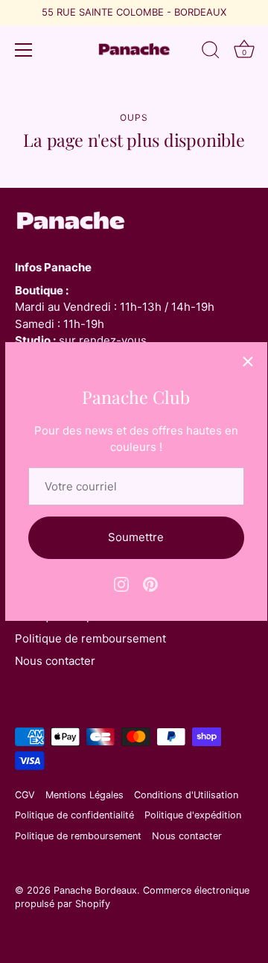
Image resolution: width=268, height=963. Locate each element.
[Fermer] (248, 361)
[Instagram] (121, 583)
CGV (25, 795)
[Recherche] (210, 52)
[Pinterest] (150, 583)
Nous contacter (55, 661)
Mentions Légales (84, 795)
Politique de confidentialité (74, 815)
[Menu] (23, 50)
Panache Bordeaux (95, 890)
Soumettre (136, 537)
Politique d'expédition (192, 815)
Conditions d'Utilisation (186, 795)
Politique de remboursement (90, 638)
